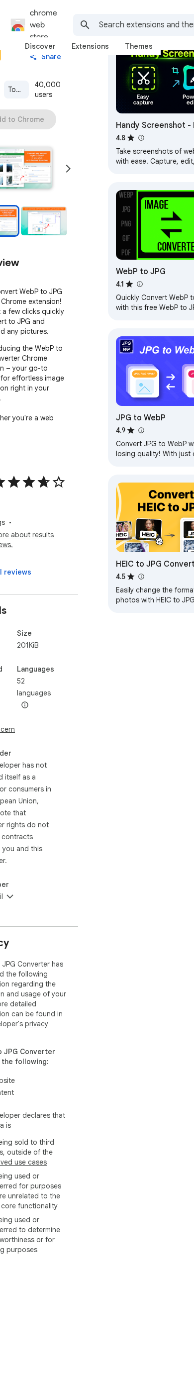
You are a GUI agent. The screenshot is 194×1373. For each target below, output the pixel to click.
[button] (44, 220)
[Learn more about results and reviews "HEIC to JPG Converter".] (141, 576)
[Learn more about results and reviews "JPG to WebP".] (141, 430)
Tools (16, 89)
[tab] (40, 46)
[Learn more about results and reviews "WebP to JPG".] (139, 284)
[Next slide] (68, 169)
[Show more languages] (25, 705)
